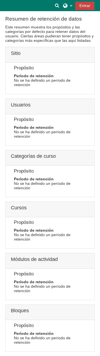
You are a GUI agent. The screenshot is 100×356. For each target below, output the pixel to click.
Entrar (84, 5)
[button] (57, 5)
